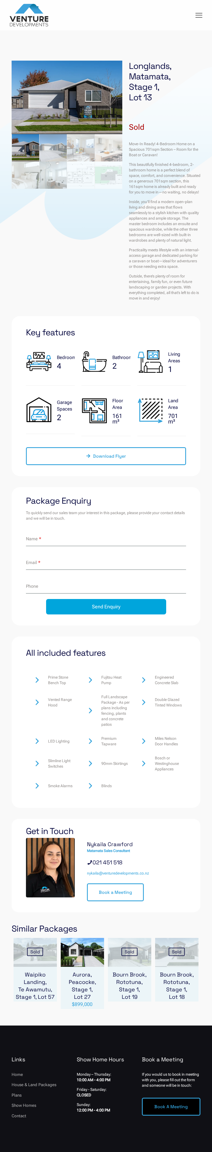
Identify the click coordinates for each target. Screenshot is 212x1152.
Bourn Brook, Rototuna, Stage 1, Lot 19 (130, 985)
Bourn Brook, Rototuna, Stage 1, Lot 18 (177, 985)
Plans (17, 1095)
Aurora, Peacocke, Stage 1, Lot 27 (82, 985)
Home (17, 1074)
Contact (19, 1115)
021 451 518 (107, 862)
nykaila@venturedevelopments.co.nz (118, 873)
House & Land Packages (34, 1084)
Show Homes (24, 1105)
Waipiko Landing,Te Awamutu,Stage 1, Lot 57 (35, 985)
